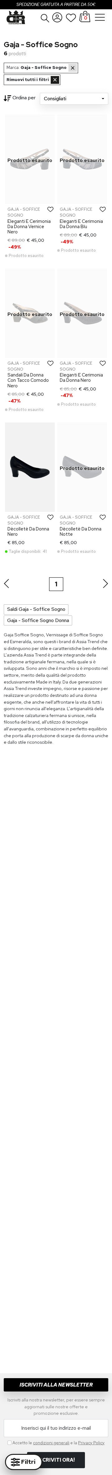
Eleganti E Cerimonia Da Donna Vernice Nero (29, 226)
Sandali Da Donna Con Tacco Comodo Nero (28, 380)
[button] (45, 18)
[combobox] (74, 99)
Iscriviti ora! (56, 1460)
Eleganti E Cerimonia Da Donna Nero (81, 377)
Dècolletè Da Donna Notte (80, 531)
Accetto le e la (58, 1443)
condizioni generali (51, 1443)
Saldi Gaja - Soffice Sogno (36, 609)
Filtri (27, 1462)
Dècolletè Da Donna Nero (28, 531)
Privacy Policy (91, 1443)
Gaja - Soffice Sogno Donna (38, 620)
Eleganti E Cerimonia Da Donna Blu (81, 223)
